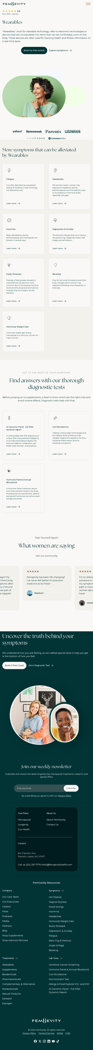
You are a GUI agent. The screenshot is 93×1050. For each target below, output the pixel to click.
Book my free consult (34, 50)
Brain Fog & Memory (60, 940)
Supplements (9, 969)
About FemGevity (56, 819)
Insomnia (54, 911)
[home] (14, 3)
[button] (88, 4)
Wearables (8, 964)
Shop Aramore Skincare (15, 940)
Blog (4, 930)
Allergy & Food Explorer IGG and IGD (69, 984)
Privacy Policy (64, 796)
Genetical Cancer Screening (64, 964)
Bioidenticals (9, 974)
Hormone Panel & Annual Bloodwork (69, 969)
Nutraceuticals (10, 989)
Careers (6, 906)
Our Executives (10, 901)
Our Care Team (10, 897)
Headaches (55, 916)
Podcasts (7, 916)
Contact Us (52, 824)
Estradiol (7, 998)
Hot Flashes (55, 897)
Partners (7, 926)
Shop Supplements (12, 935)
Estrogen (7, 1003)
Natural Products (11, 993)
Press (5, 911)
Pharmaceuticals (11, 979)
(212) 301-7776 (33, 864)
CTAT (67, 1033)
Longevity (23, 824)
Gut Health (24, 829)
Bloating (53, 950)
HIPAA (60, 1033)
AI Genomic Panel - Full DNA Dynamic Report (64, 991)
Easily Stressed (57, 926)
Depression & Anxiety (60, 931)
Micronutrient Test (59, 979)
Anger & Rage (56, 945)
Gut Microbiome (58, 974)
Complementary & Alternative (18, 984)
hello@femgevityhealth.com (57, 864)
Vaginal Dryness (58, 902)
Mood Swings (56, 907)
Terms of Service (46, 1033)
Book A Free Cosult (14, 665)
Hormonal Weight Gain (61, 921)
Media (5, 921)
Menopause (24, 819)
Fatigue (53, 935)
